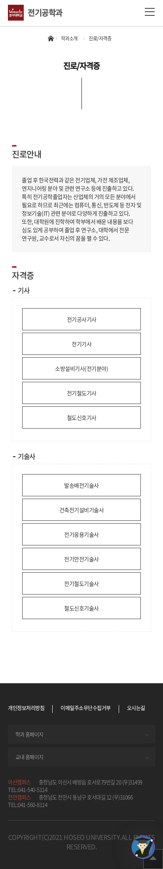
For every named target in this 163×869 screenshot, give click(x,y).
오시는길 (136, 707)
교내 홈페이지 (29, 756)
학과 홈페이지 (29, 734)
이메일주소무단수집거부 (86, 708)
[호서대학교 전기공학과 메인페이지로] (18, 13)
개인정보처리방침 (26, 708)
